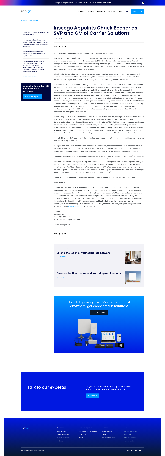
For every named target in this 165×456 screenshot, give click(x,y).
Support (121, 11)
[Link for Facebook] (132, 451)
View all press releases (30, 77)
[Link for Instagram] (143, 450)
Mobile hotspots (61, 431)
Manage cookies (129, 441)
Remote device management (88, 431)
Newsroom (105, 428)
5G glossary (60, 441)
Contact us (137, 11)
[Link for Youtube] (140, 451)
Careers (104, 434)
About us (81, 438)
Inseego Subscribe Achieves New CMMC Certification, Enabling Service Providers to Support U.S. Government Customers (35, 43)
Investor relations (107, 431)
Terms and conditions (130, 431)
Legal (125, 428)
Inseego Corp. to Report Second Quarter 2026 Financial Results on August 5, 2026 (34, 54)
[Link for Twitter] (136, 451)
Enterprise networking (63, 438)
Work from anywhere (85, 428)
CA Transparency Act (130, 438)
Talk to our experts (32, 96)
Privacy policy (128, 434)
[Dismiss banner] (143, 3)
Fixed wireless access (63, 434)
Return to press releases (30, 20)
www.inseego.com (75, 206)
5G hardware (60, 428)
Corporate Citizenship (108, 438)
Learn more (106, 3)
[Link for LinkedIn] (128, 451)
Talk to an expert (99, 312)
